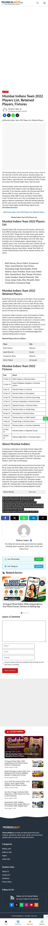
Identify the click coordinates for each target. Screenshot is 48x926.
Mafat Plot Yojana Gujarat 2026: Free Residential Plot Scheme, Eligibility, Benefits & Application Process (17, 773)
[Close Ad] (46, 916)
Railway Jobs (6, 849)
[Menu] (44, 3)
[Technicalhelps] (12, 3)
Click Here (32, 492)
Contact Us (6, 875)
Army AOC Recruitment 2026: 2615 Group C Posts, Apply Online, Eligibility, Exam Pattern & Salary (17, 783)
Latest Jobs (6, 859)
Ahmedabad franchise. (10, 207)
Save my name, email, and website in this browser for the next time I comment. (24, 663)
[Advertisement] (24, 32)
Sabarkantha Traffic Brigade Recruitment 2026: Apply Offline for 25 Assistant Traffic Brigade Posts (17, 804)
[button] (37, 3)
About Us (5, 871)
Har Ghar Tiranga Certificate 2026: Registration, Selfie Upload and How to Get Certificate (17, 794)
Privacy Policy (7, 882)
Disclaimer (5, 878)
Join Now (39, 559)
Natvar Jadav (14, 109)
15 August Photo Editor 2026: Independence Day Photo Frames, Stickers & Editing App (16, 763)
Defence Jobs (7, 852)
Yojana (4, 856)
